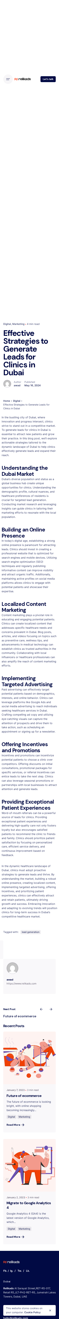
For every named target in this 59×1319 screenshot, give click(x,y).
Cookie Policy (32, 1312)
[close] (50, 1310)
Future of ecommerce (19, 1016)
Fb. (5, 1270)
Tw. (20, 1270)
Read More (13, 1125)
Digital (7, 324)
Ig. (11, 1270)
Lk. (28, 1270)
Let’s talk (48, 79)
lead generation (30, 932)
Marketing (18, 324)
